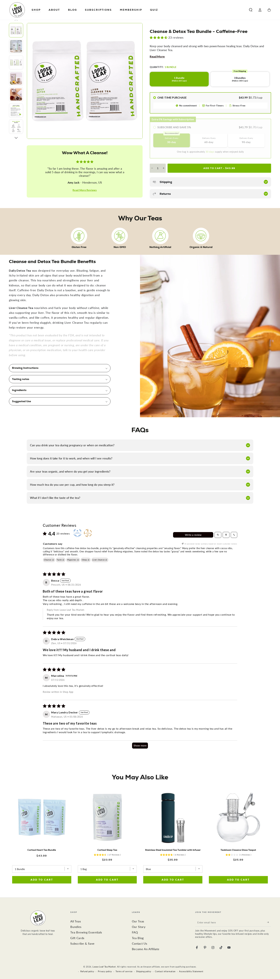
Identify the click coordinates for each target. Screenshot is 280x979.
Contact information (165, 971)
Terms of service (124, 971)
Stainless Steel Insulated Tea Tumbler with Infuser (173, 849)
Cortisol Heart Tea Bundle (41, 849)
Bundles (76, 927)
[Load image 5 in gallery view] (16, 94)
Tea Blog (138, 938)
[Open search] (218, 535)
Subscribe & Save (82, 943)
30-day (171, 138)
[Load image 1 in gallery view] (16, 30)
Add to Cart (219, 168)
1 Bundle (179, 79)
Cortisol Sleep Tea (107, 849)
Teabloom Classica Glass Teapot (238, 849)
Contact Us (139, 943)
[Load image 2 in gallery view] (16, 46)
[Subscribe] (269, 922)
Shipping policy (143, 971)
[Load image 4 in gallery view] (16, 78)
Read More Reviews (85, 190)
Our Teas (138, 921)
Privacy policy (105, 971)
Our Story (139, 927)
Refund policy (87, 971)
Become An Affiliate (145, 949)
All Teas (75, 921)
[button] (250, 10)
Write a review (193, 534)
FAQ (135, 932)
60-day (209, 140)
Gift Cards (77, 938)
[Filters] (226, 535)
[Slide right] (16, 138)
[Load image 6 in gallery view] (16, 110)
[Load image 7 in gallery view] (16, 126)
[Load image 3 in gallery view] (16, 62)
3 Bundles (240, 77)
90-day (246, 140)
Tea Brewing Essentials (86, 932)
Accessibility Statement (191, 971)
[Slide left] (16, 20)
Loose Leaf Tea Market (104, 966)
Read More (157, 56)
